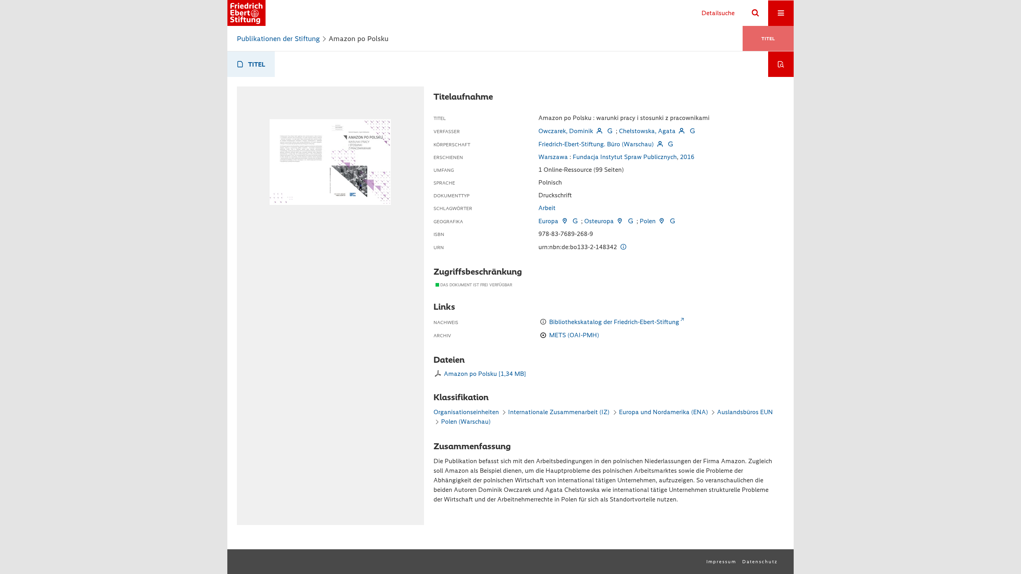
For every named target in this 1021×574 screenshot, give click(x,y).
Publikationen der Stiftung (278, 38)
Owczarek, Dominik (565, 131)
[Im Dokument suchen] (781, 64)
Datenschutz (760, 561)
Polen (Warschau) (466, 421)
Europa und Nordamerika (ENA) (663, 412)
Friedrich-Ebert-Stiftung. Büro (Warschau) (596, 144)
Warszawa (553, 157)
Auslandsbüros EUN (745, 412)
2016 (687, 157)
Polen (648, 221)
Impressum (721, 561)
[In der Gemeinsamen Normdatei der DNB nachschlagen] (609, 131)
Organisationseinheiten (466, 412)
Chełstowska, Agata (647, 131)
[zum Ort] (564, 221)
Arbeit (547, 208)
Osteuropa (599, 221)
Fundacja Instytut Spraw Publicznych (625, 157)
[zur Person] (599, 131)
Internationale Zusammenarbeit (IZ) (558, 412)
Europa (548, 221)
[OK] (755, 13)
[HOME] (246, 13)
